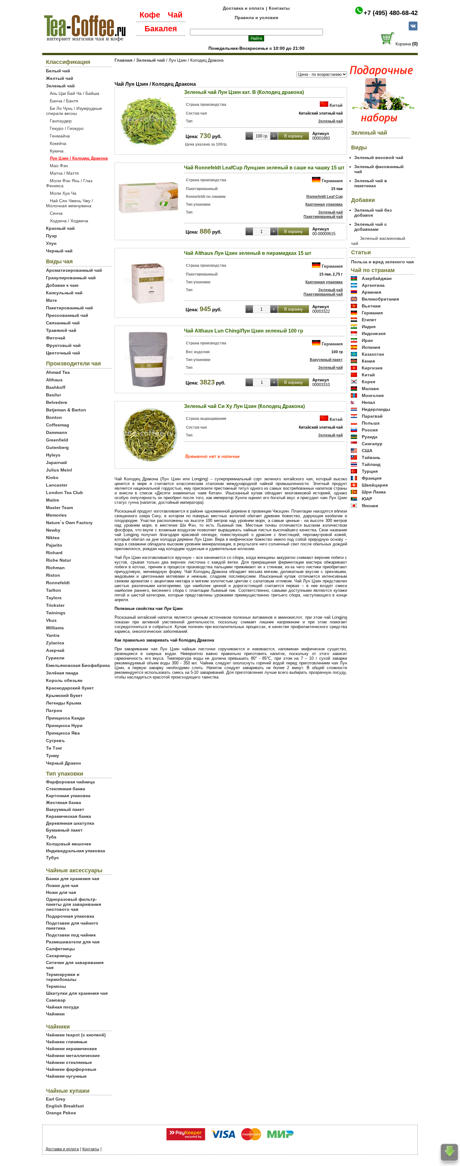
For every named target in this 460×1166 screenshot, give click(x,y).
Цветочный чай (63, 352)
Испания (371, 347)
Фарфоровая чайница (70, 781)
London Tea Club (64, 492)
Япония (370, 505)
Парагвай (372, 416)
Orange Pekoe (61, 1112)
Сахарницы (58, 955)
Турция (370, 471)
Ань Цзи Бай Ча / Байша (74, 93)
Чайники (55, 1013)
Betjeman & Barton (66, 409)
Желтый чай (59, 78)
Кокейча (58, 143)
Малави (370, 388)
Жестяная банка (63, 802)
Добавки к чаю (62, 285)
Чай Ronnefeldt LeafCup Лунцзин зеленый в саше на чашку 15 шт (264, 167)
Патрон (54, 710)
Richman (55, 567)
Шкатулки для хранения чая (77, 993)
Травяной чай (61, 330)
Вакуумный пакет (65, 809)
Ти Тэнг (54, 748)
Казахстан (373, 354)
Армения (371, 292)
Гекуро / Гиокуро (67, 128)
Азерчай (55, 650)
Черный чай (59, 250)
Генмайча (60, 135)
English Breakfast (65, 1105)
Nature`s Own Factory (69, 522)
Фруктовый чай (63, 345)
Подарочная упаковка (70, 916)
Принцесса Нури (64, 725)
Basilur (53, 394)
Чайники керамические (71, 1048)
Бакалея (161, 28)
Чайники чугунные (66, 1076)
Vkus (51, 620)
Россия (370, 429)
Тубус (52, 857)
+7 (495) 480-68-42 (391, 12)
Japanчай (56, 462)
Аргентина (373, 285)
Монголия (373, 395)
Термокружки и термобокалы (62, 977)
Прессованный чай (67, 315)
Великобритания (380, 299)
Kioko (52, 477)
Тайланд (371, 464)
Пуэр (51, 235)
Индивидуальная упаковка (75, 850)
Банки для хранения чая (72, 878)
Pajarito (54, 545)
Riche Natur (58, 560)
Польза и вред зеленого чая (382, 261)
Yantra (52, 635)
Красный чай (60, 228)
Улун (51, 243)
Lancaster (56, 485)
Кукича (57, 150)
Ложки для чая (62, 885)
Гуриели (55, 657)
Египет (369, 319)
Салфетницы (60, 948)
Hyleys (53, 454)
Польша (371, 423)
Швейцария (375, 485)
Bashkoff (55, 387)
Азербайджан (376, 278)
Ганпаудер (61, 120)
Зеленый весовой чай (378, 157)
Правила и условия (256, 17)
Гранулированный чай (71, 277)
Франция (371, 478)
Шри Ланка (374, 491)
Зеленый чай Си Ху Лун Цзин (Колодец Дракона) (244, 406)
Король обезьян (64, 680)
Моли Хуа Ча (63, 193)
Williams (55, 627)
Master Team (59, 507)
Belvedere (56, 402)
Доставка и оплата (243, 8)
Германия (332, 180)
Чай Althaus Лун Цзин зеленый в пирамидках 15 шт (247, 253)
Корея (368, 381)
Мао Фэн (59, 165)
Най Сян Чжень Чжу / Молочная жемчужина (69, 203)
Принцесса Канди (65, 717)
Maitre (52, 500)
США (367, 450)
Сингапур (372, 443)
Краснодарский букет (70, 687)
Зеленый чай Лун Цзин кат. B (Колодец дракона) (244, 92)
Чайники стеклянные (69, 1062)
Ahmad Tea (58, 372)
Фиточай (55, 337)
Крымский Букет (64, 695)
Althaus (54, 379)
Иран (367, 340)
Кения (368, 361)
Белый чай (58, 70)
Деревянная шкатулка (70, 823)
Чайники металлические (73, 1055)
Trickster (55, 605)
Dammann (56, 432)
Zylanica (55, 642)
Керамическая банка (68, 816)
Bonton (54, 417)
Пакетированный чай (69, 307)
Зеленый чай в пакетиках (370, 183)
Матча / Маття (64, 173)
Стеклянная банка (65, 788)
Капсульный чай (64, 292)
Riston (53, 575)
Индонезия (374, 333)
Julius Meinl (59, 469)
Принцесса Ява (63, 732)
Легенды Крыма (63, 702)
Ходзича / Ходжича (69, 220)
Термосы (56, 986)
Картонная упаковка (68, 795)
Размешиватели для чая (73, 941)
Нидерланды (376, 409)
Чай (175, 14)
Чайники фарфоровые (71, 1069)
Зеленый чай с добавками (370, 227)
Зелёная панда (62, 672)
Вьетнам (371, 305)
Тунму (52, 755)
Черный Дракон (63, 763)
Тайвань (371, 457)
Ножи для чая (61, 892)
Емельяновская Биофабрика (78, 665)
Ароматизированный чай (74, 270)
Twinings (55, 612)
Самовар (56, 1000)
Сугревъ (55, 740)
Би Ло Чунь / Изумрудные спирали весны (74, 111)
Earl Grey (55, 1099)
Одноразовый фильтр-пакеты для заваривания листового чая (73, 904)
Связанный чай (63, 322)
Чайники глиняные (66, 1041)
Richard (54, 552)
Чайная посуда (62, 1006)
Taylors (54, 597)
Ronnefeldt (58, 582)
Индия (369, 326)
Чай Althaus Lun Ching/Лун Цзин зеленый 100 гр (243, 330)
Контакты (279, 8)
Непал (368, 402)
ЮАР (367, 498)
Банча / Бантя (64, 100)
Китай (336, 105)
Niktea (52, 537)
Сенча (56, 213)
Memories (56, 515)
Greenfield (57, 439)
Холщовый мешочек (68, 843)
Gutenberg (57, 447)
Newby (53, 530)
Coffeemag (57, 424)
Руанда (369, 436)
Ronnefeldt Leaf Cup (324, 196)
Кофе (150, 14)
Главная (123, 60)
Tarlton (53, 590)
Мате (51, 300)
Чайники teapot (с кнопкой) (76, 1034)
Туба (51, 836)
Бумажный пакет (64, 830)
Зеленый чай (60, 85)
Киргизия (372, 367)
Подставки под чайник (71, 934)
